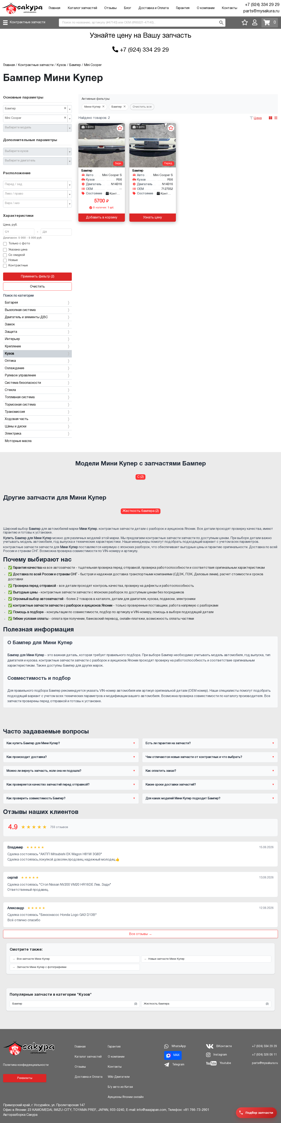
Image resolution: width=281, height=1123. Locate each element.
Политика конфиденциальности (26, 1065)
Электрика (13, 433)
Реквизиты (24, 1078)
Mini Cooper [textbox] (35, 118)
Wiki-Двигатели (119, 1077)
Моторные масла (18, 441)
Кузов (9, 353)
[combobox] (37, 109)
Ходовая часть (16, 419)
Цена (258, 118)
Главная (54, 8)
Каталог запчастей (82, 8)
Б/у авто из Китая (120, 1087)
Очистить (37, 286)
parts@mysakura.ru (261, 11)
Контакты (229, 8)
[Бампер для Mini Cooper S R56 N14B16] (101, 145)
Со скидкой (16, 255)
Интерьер (12, 339)
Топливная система (20, 397)
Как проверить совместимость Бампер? (36, 798)
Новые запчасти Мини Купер (166, 959)
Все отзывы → (140, 934)
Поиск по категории (18, 295)
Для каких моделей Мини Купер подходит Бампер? (183, 798)
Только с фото (19, 243)
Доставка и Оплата (153, 8)
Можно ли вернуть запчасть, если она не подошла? (44, 770)
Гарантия (182, 8)
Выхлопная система (20, 310)
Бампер (74, 1004)
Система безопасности (23, 383)
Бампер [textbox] (35, 108)
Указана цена (17, 249)
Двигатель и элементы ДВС (26, 317)
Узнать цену (152, 217)
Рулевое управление (20, 375)
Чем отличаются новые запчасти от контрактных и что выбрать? (194, 757)
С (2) (140, 477)
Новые (13, 260)
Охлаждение (14, 368)
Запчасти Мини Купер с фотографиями (41, 967)
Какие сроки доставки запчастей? (171, 784)
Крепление (13, 346)
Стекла (10, 390)
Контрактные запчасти (27, 22)
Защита (11, 332)
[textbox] (36, 127)
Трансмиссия (15, 412)
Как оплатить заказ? (161, 770)
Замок (10, 324)
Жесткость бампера (206, 1004)
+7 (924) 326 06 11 (264, 1054)
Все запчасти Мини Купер (33, 959)
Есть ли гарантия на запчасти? (168, 743)
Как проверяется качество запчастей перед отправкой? (48, 784)
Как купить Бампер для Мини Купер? (33, 743)
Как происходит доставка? (27, 757)
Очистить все (142, 107)
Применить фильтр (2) (37, 276)
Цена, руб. (10, 225)
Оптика (10, 361)
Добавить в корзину (101, 217)
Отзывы (110, 8)
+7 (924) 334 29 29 (262, 5)
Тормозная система (20, 404)
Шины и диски (15, 426)
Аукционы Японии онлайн (126, 1097)
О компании (206, 8)
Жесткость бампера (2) (140, 511)
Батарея (11, 302)
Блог (127, 8)
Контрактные (18, 265)
